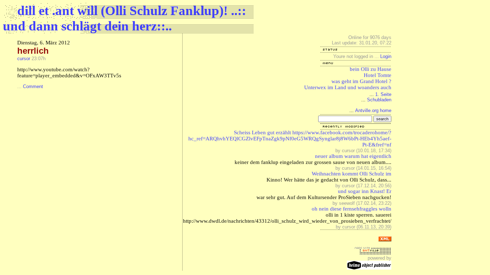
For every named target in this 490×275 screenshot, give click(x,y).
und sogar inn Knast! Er (364, 191)
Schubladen (379, 99)
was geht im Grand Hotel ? (361, 81)
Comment (33, 86)
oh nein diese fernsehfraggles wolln (351, 209)
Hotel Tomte (377, 75)
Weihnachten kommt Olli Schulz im (351, 174)
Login (385, 56)
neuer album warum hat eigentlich (353, 156)
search (382, 119)
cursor (23, 58)
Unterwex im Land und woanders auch (347, 87)
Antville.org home (373, 110)
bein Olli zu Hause (370, 69)
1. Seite (383, 94)
